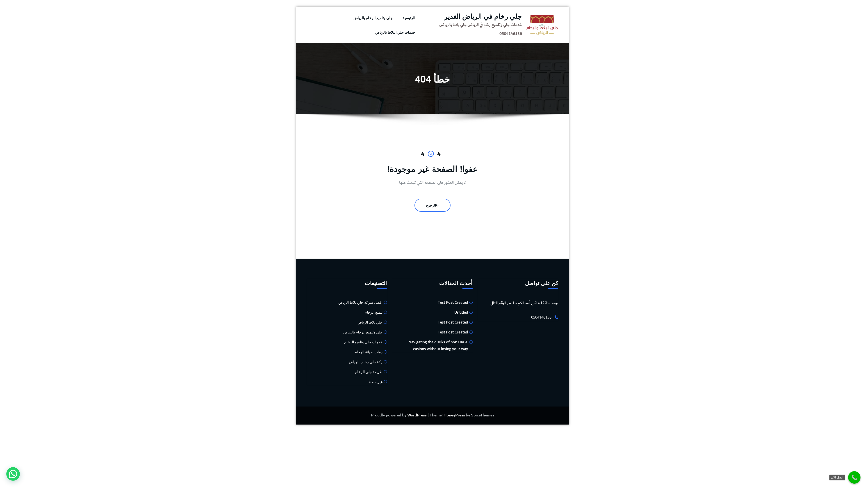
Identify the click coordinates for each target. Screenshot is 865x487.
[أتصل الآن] (854, 477)
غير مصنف (374, 381)
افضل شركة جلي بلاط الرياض (360, 302)
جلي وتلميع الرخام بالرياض (373, 17)
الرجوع (431, 205)
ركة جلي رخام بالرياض (365, 361)
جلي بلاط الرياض (369, 322)
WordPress (417, 415)
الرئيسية (409, 17)
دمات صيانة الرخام (368, 351)
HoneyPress (454, 415)
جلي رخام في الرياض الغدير (483, 16)
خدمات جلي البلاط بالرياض (395, 32)
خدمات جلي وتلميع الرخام (363, 342)
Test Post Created (453, 302)
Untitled (461, 312)
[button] (13, 474)
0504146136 (541, 317)
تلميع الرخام (373, 312)
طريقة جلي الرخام (368, 371)
